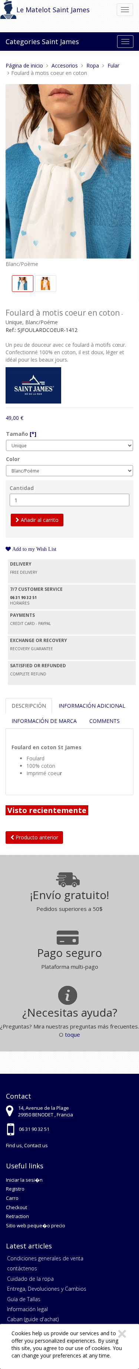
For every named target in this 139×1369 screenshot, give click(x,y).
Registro (15, 1188)
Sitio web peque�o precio (35, 1225)
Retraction (17, 1216)
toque (72, 1034)
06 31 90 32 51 (34, 1129)
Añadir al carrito (39, 519)
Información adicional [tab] (92, 705)
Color (13, 459)
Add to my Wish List (33, 549)
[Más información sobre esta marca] (33, 384)
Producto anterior (36, 837)
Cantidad (22, 487)
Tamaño (21, 433)
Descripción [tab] (28, 705)
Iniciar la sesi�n (24, 1180)
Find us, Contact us (27, 1145)
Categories (23, 41)
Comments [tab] (104, 720)
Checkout (16, 1207)
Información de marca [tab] (44, 720)
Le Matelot (33, 9)
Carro (12, 1198)
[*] (33, 433)
